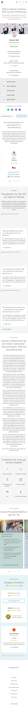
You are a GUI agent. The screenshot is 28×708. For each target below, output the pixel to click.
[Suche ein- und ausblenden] (20, 2)
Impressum (14, 677)
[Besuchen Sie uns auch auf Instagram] (16, 110)
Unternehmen (14, 690)
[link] (8, 90)
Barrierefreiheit (14, 684)
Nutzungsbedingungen (14, 687)
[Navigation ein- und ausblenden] (26, 2)
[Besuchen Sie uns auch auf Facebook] (12, 110)
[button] (14, 34)
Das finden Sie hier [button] (6, 116)
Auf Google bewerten (14, 601)
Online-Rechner (14, 694)
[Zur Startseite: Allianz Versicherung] (2, 2)
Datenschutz (14, 680)
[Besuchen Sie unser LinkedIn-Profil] (20, 110)
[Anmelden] (23, 2)
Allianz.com (14, 697)
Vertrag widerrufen (13, 667)
